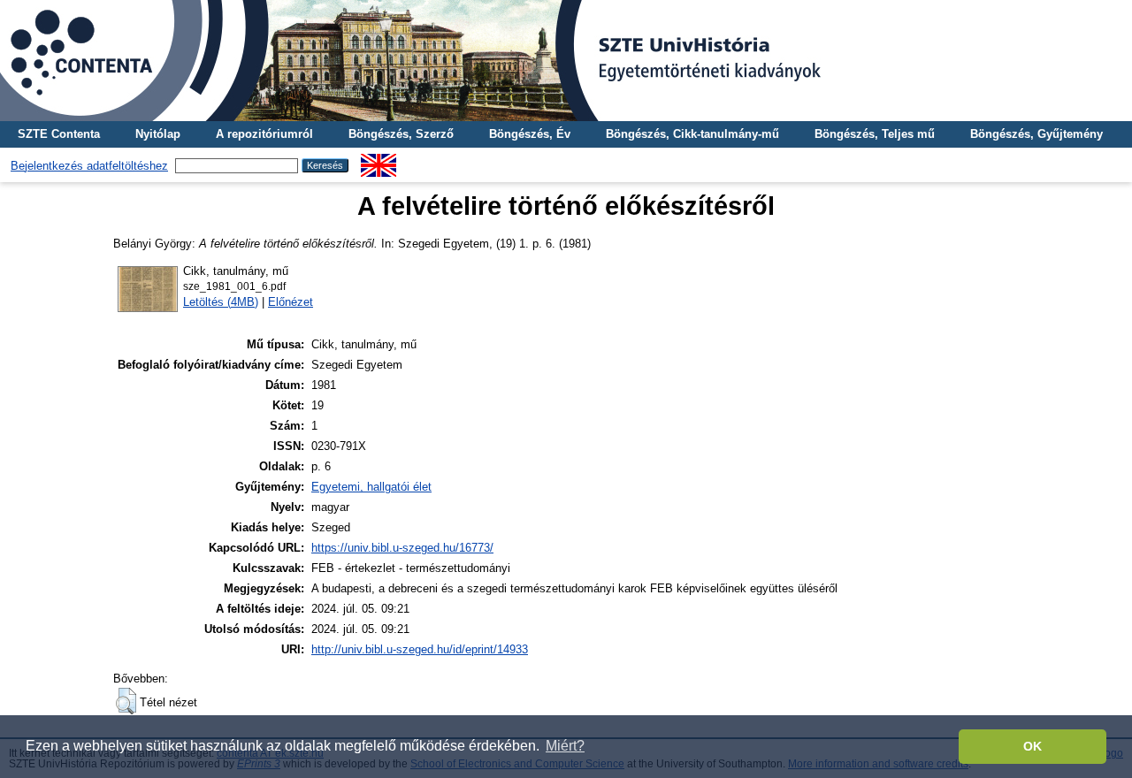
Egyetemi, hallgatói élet (371, 486)
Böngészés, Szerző (401, 134)
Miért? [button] (565, 745)
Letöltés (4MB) (220, 302)
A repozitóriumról (264, 134)
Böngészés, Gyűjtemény (1036, 134)
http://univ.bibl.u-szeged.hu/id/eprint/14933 (419, 649)
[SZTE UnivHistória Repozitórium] (566, 60)
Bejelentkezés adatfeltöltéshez (89, 165)
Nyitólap (157, 134)
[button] (126, 701)
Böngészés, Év (529, 134)
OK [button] (1032, 746)
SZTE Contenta (59, 134)
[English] (378, 160)
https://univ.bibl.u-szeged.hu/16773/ (402, 547)
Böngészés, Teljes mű (875, 134)
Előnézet (290, 302)
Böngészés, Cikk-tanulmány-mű (692, 134)
